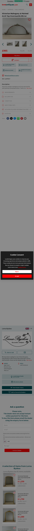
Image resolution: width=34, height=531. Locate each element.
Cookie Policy (22, 267)
